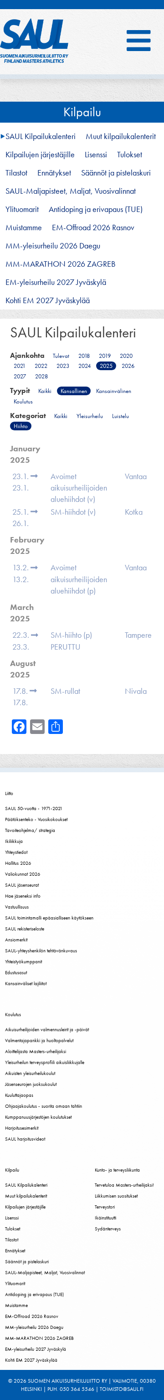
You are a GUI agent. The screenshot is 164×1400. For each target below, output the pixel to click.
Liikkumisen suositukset (116, 1196)
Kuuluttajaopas (19, 1095)
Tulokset (129, 154)
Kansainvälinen (113, 391)
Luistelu (120, 416)
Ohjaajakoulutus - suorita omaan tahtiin (43, 1106)
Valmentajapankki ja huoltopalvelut (39, 1040)
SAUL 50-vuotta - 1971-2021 (33, 808)
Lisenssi (96, 154)
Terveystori (105, 1207)
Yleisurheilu (90, 416)
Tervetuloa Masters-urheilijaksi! (124, 1185)
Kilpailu (82, 112)
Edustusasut (16, 972)
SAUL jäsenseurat (22, 885)
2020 (126, 356)
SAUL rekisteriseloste (24, 928)
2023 (62, 366)
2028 (41, 376)
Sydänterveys (108, 1228)
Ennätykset (54, 172)
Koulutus (23, 401)
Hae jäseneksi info (23, 896)
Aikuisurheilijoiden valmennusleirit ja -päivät (47, 1029)
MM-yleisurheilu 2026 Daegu (52, 245)
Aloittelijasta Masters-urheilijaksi (35, 1051)
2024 (84, 366)
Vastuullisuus (17, 907)
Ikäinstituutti (105, 1217)
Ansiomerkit (16, 939)
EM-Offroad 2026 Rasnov (93, 227)
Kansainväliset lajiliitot (25, 983)
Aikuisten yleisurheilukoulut (30, 1073)
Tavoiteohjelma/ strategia (30, 830)
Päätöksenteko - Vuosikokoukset (36, 819)
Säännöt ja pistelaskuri (116, 172)
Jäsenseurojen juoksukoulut (30, 1084)
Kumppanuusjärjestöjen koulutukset (38, 1117)
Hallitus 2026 (18, 863)
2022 (41, 366)
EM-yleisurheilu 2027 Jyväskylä (55, 282)
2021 (20, 366)
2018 (84, 356)
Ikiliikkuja (14, 841)
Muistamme (23, 227)
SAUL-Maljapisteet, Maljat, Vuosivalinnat (70, 191)
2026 (128, 366)
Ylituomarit (22, 209)
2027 (20, 376)
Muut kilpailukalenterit (121, 136)
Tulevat (61, 356)
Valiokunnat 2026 (22, 874)
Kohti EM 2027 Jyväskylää (47, 300)
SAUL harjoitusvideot (25, 1139)
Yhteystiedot (16, 852)
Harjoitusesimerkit (21, 1128)
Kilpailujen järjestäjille (40, 154)
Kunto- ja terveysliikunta (117, 1170)
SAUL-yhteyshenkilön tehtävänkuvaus (41, 950)
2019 (105, 356)
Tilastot (16, 172)
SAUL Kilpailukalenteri (40, 136)
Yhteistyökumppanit (23, 961)
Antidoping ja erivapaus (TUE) (96, 209)
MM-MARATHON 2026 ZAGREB (60, 264)
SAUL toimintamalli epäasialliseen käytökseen (49, 917)
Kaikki (44, 391)
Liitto (9, 793)
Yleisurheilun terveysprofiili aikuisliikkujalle (44, 1062)
